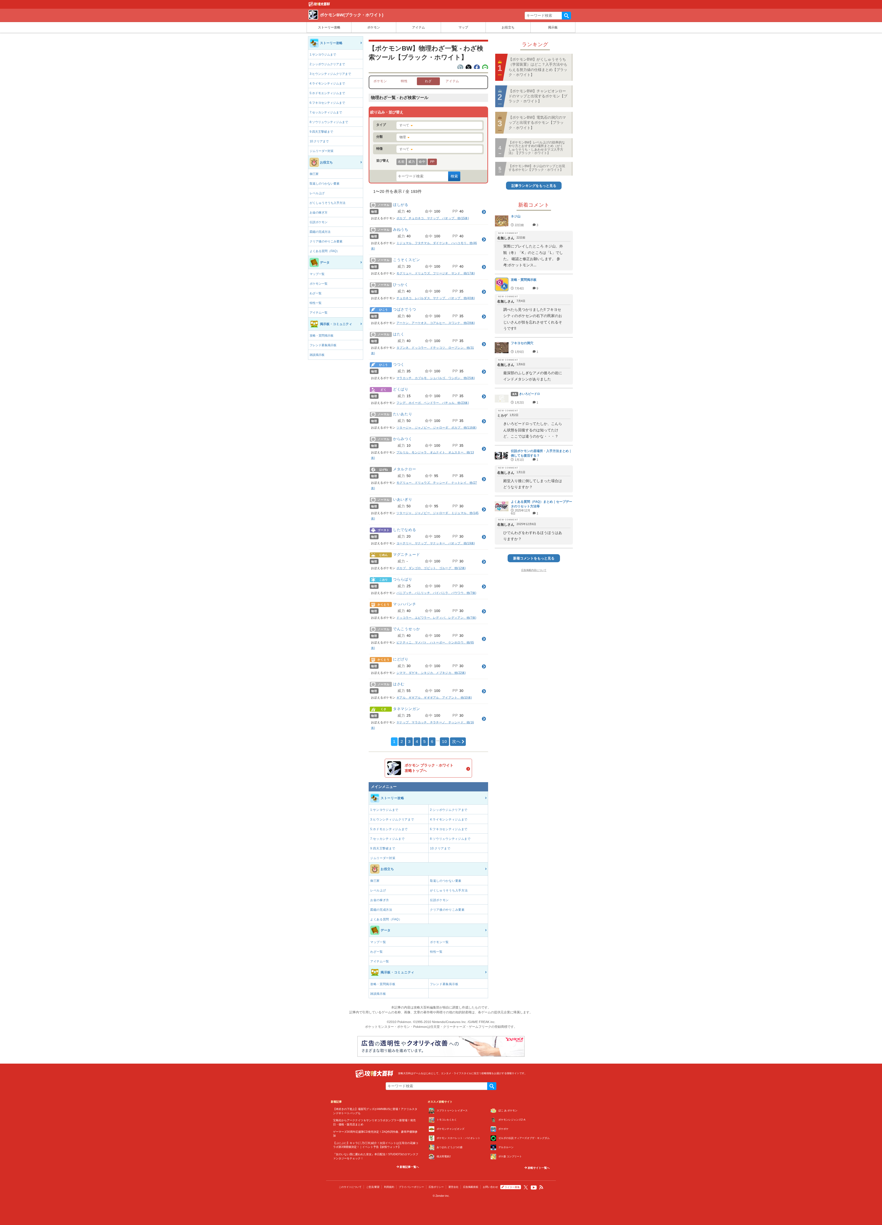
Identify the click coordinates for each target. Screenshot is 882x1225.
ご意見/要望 (372, 1187)
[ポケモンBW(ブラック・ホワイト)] (319, 5)
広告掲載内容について (533, 570)
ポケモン (373, 27)
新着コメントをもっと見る (533, 558)
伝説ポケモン (319, 222)
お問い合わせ (490, 1187)
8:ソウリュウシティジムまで (329, 122)
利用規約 (389, 1187)
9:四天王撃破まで (321, 131)
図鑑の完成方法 (320, 231)
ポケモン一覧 (319, 283)
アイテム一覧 (319, 312)
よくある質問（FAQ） (324, 251)
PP (432, 161)
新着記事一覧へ (409, 1167)
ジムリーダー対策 (322, 151)
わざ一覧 (316, 293)
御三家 (314, 174)
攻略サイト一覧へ (538, 1167)
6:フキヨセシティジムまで (327, 102)
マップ (463, 27)
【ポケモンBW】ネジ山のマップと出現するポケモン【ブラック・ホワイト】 (537, 167)
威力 (411, 161)
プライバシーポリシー (411, 1187)
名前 (401, 161)
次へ (456, 741)
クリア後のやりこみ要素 (326, 241)
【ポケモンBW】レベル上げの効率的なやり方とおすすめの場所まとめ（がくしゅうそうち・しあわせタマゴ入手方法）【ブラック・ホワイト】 (537, 147)
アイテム (418, 27)
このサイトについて (350, 1187)
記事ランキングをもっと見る (534, 186)
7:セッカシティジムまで (326, 112)
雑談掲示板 (317, 355)
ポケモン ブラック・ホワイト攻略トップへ (429, 767)
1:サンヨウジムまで (323, 54)
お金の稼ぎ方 (319, 212)
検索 (566, 16)
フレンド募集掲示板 (323, 345)
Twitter (525, 1187)
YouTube (534, 1187)
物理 (402, 137)
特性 (404, 81)
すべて (404, 125)
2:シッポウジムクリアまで (327, 64)
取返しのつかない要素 (324, 183)
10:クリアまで (319, 141)
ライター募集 (512, 1187)
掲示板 (553, 27)
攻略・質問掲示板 (322, 335)
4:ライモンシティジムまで (327, 83)
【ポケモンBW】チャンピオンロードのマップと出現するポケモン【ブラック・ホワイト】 (538, 96)
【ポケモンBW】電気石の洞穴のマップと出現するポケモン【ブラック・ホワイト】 (537, 122)
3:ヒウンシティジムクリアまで (330, 74)
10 (444, 741)
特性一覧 (316, 303)
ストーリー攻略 (329, 27)
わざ (428, 81)
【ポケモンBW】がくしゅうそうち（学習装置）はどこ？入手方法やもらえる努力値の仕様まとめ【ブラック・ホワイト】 (538, 67)
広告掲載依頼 (470, 1187)
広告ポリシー (436, 1187)
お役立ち (508, 27)
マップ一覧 (317, 274)
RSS (541, 1187)
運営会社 (453, 1187)
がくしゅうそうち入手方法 (327, 203)
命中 (422, 161)
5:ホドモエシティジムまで (327, 93)
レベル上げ (317, 193)
